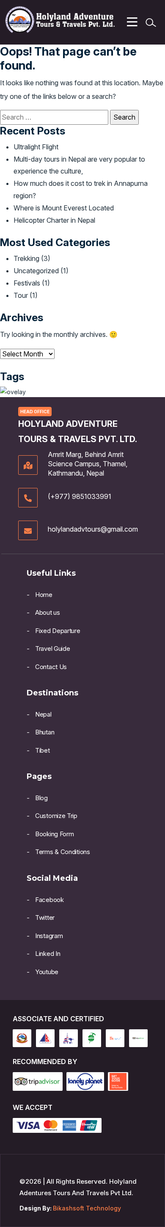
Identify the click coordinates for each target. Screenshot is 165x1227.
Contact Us (51, 667)
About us (47, 612)
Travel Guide (52, 648)
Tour (21, 295)
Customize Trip (56, 816)
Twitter (45, 917)
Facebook (49, 900)
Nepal (43, 714)
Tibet (42, 750)
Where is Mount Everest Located (64, 208)
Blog (41, 798)
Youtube (46, 972)
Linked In (47, 954)
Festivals (27, 283)
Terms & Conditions (62, 852)
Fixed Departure (57, 631)
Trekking (26, 258)
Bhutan (44, 732)
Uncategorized (36, 270)
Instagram (49, 936)
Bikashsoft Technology (87, 1208)
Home (43, 595)
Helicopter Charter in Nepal (54, 220)
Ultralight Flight (36, 147)
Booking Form (54, 834)
